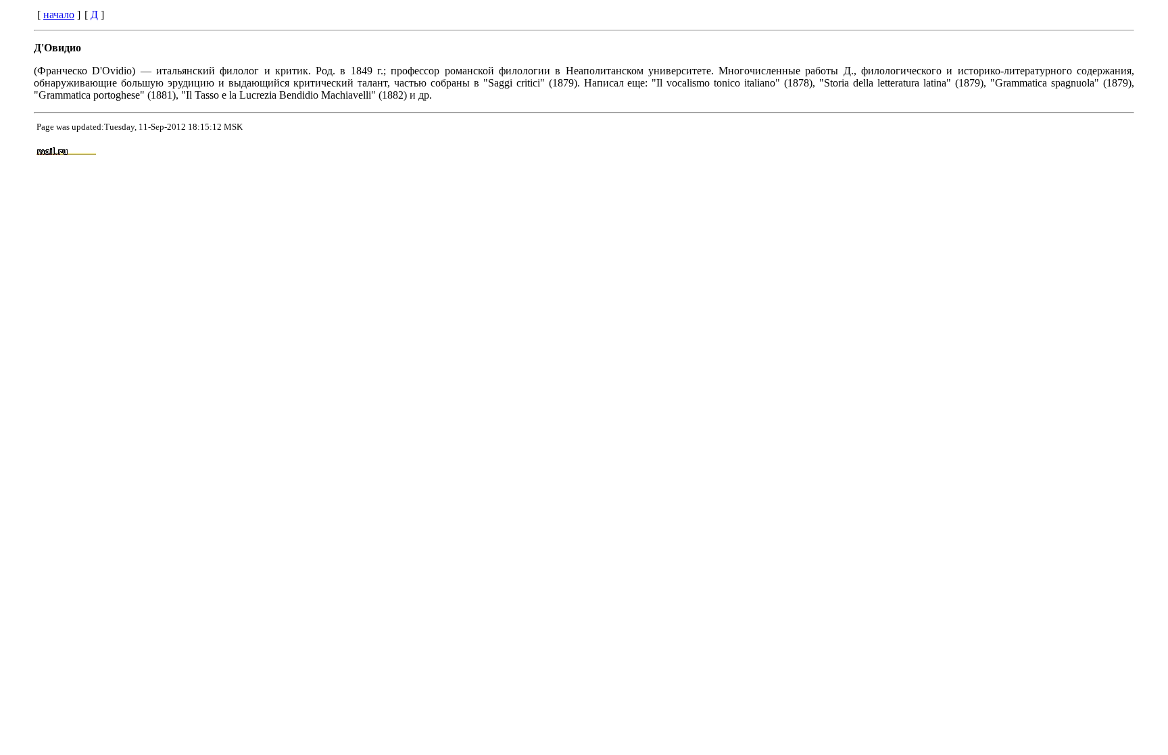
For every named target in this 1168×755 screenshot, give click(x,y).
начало (58, 14)
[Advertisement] (750, 152)
